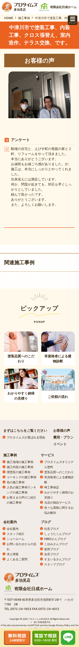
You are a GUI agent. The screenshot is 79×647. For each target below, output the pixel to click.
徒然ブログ (51, 549)
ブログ (46, 522)
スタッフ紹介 (15, 534)
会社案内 (10, 522)
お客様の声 (61, 430)
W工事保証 (51, 487)
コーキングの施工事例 (21, 477)
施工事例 (10, 455)
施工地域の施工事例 (20, 462)
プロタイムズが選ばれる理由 (26, 437)
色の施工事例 (15, 482)
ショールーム (15, 539)
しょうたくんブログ (57, 534)
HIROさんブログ (55, 539)
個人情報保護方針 (42, 622)
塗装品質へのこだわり (59, 472)
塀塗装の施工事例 (18, 472)
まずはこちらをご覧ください (25, 430)
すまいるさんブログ (57, 559)
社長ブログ (51, 528)
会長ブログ (51, 554)
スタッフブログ (54, 564)
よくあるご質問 (17, 559)
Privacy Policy (63, 625)
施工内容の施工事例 (20, 467)
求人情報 (13, 554)
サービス (47, 455)
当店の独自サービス (57, 502)
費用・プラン (63, 437)
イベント (60, 444)
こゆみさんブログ (56, 544)
